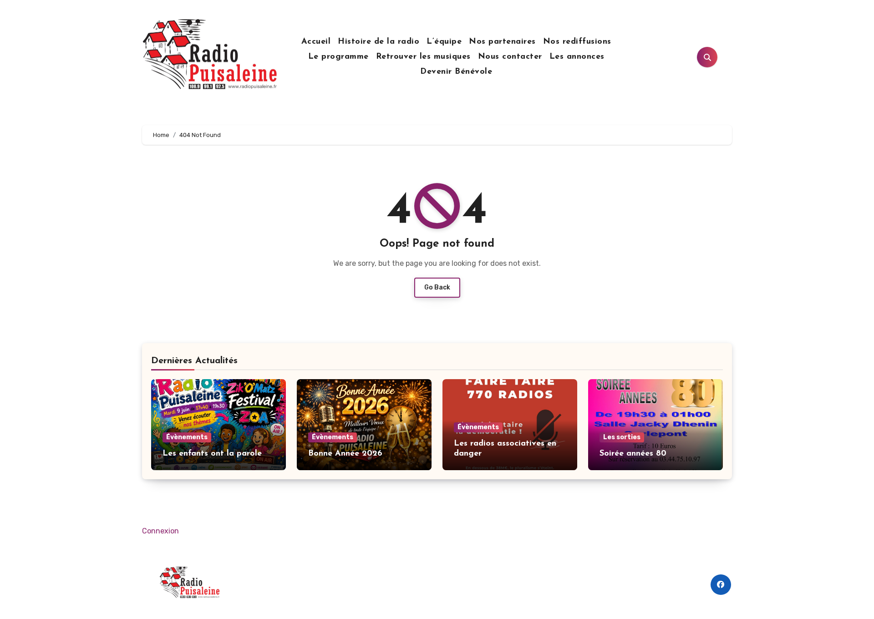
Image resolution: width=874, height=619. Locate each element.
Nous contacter (510, 57)
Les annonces (577, 57)
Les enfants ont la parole (212, 454)
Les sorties (621, 437)
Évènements (187, 437)
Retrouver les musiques (423, 57)
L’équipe (444, 42)
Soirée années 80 (633, 454)
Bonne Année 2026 (345, 454)
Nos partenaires (502, 42)
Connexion (160, 531)
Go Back (437, 287)
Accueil (316, 42)
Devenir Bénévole (456, 72)
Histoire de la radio (378, 42)
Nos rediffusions (577, 42)
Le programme (338, 57)
